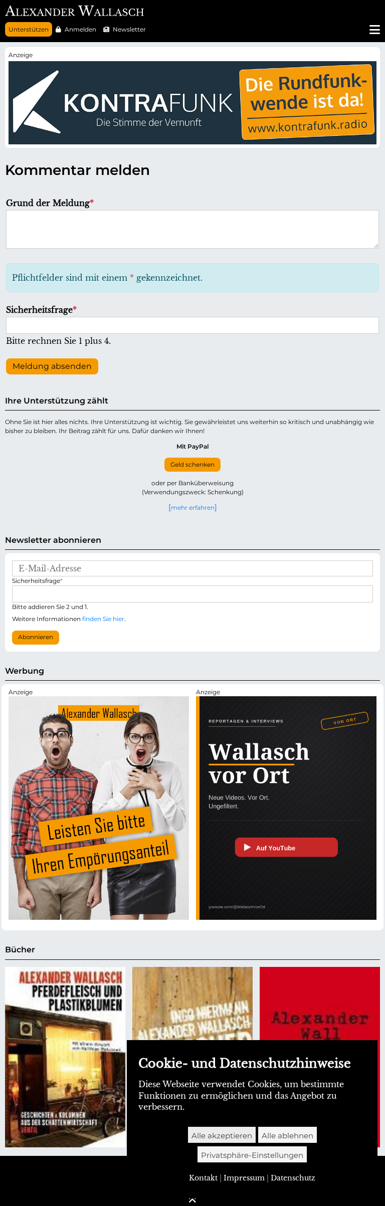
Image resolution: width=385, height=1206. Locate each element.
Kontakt (203, 1177)
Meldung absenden (52, 366)
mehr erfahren (193, 507)
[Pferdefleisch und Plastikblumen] (65, 1057)
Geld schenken (192, 464)
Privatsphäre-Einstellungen (252, 1155)
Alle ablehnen (287, 1135)
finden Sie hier (103, 619)
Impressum (244, 1177)
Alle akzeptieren (221, 1135)
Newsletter (129, 29)
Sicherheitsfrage (41, 310)
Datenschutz (293, 1177)
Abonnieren (35, 637)
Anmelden (80, 29)
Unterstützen (29, 29)
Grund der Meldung (50, 203)
